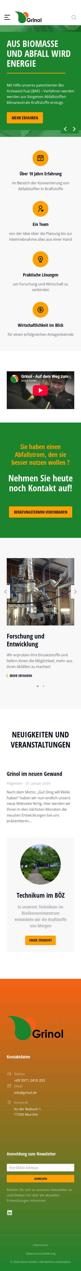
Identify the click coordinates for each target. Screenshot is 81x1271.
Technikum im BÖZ (41, 895)
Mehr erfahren (25, 117)
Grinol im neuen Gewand (34, 773)
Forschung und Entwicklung (25, 640)
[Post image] (40, 591)
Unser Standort (40, 940)
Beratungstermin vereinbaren (40, 512)
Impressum (40, 1245)
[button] (65, 129)
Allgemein (14, 783)
